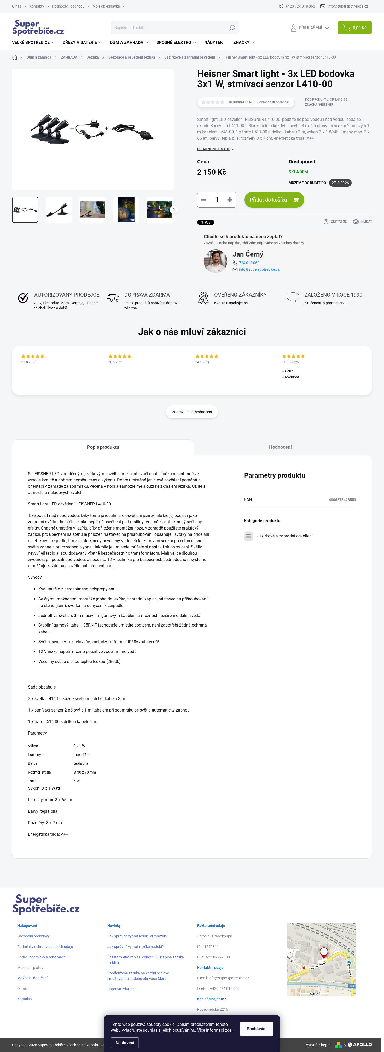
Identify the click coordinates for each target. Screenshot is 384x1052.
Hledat (232, 28)
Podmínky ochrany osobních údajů (45, 947)
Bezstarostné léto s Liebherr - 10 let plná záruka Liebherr (145, 960)
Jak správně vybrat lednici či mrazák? (137, 936)
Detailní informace (213, 149)
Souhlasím (257, 1028)
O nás (16, 6)
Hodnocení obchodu (68, 6)
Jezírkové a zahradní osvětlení (285, 535)
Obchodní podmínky (33, 936)
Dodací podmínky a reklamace (41, 957)
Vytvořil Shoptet (319, 1045)
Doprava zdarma (121, 989)
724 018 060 (249, 263)
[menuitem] (34, 42)
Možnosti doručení (32, 978)
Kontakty (36, 6)
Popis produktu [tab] (103, 447)
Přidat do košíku (268, 200)
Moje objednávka (106, 6)
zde (228, 1030)
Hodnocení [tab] (280, 447)
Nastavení (124, 1042)
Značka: (319, 104)
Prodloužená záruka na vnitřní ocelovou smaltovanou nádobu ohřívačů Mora (139, 976)
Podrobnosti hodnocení (273, 102)
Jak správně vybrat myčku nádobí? (135, 947)
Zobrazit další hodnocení (192, 412)
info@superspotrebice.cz (259, 269)
